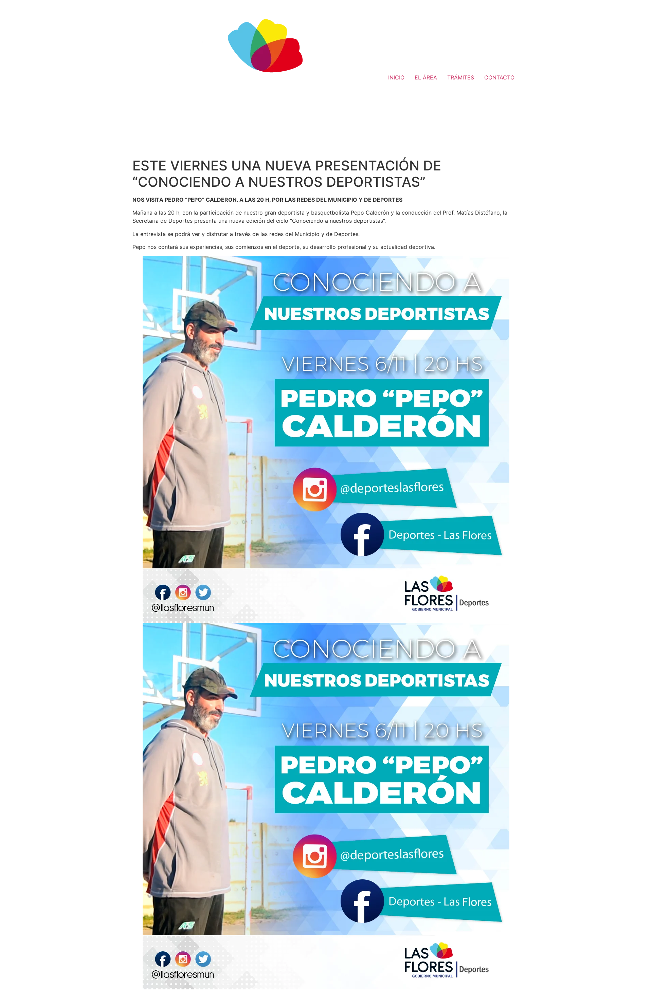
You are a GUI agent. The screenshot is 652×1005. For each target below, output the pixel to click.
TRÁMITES (460, 77)
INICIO (396, 77)
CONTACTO (499, 77)
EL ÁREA (426, 77)
